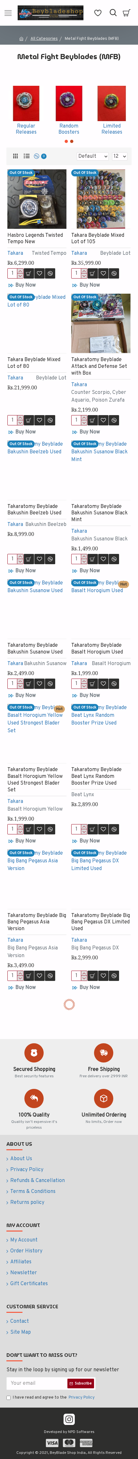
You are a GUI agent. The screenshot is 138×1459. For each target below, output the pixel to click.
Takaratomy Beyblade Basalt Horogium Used (97, 648)
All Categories (44, 38)
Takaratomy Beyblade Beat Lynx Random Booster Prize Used (96, 777)
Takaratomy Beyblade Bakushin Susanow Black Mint (99, 513)
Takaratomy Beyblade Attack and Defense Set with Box (99, 367)
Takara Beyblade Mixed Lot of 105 (97, 238)
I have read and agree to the (54, 1397)
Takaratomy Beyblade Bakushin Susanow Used (35, 648)
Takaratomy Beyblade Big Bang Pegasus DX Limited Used (100, 922)
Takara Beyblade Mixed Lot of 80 (33, 363)
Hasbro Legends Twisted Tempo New (35, 238)
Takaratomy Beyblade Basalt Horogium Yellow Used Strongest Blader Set (35, 780)
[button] (66, 141)
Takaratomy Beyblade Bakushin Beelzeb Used (34, 510)
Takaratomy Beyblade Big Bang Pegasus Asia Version (36, 922)
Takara (15, 253)
